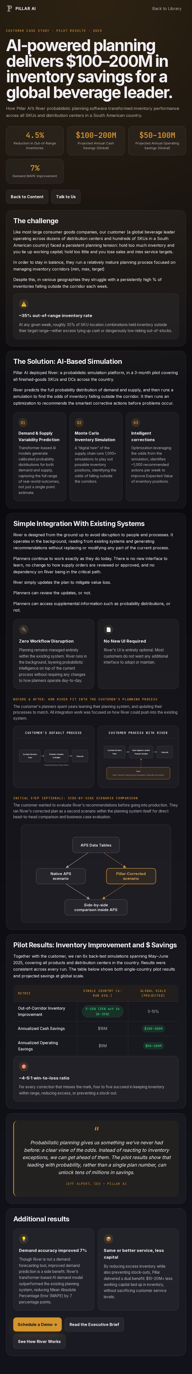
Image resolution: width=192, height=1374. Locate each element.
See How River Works (39, 1341)
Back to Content (27, 196)
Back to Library (167, 8)
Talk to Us (66, 196)
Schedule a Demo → (37, 1324)
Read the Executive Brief (94, 1324)
